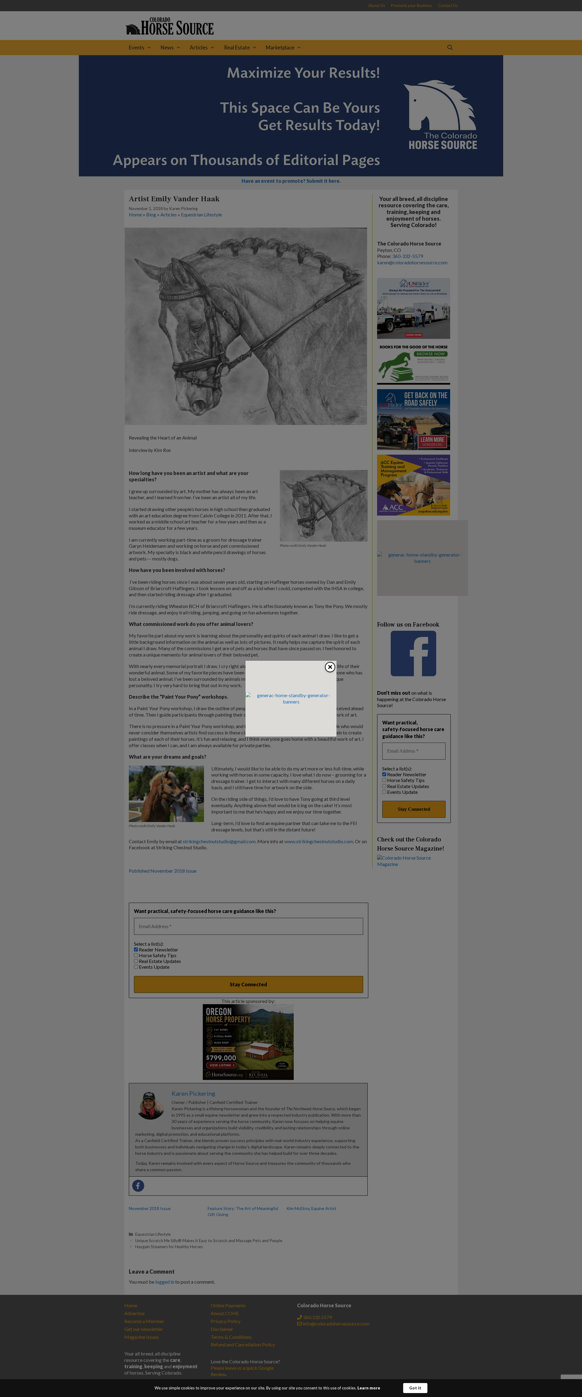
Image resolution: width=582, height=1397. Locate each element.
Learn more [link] (368, 1387)
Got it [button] (415, 1387)
